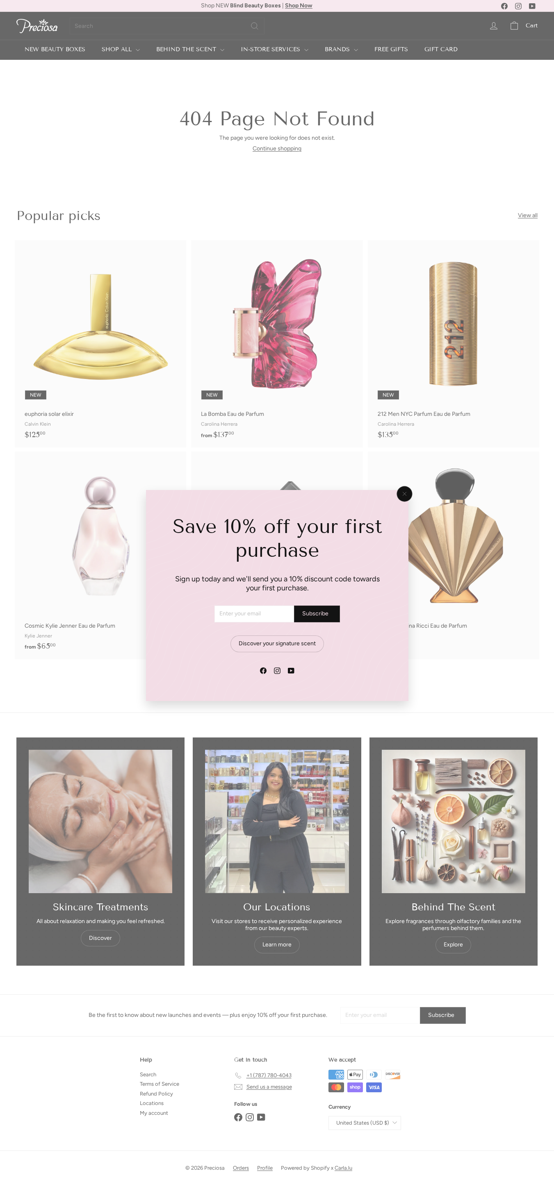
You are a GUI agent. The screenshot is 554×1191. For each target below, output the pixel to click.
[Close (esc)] (404, 494)
